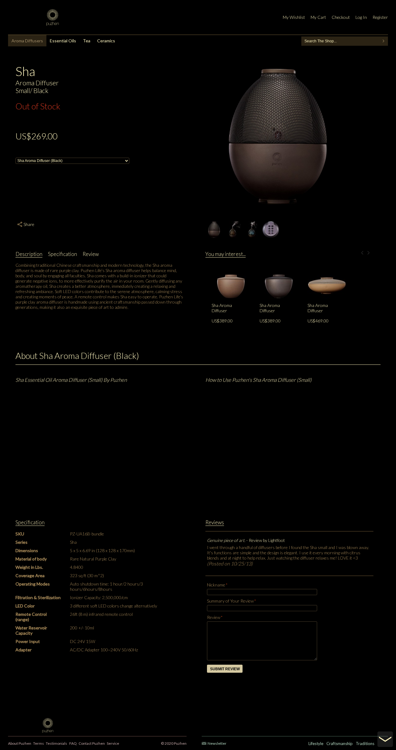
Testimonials (56, 743)
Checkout (341, 17)
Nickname (216, 584)
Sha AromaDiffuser (222, 308)
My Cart (318, 17)
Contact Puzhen (92, 743)
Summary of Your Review (230, 600)
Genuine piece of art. (226, 540)
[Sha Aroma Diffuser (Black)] (279, 266)
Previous (364, 253)
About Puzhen (19, 743)
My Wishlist (294, 17)
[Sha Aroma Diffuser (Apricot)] (327, 266)
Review (213, 617)
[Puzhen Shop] (52, 17)
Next (370, 253)
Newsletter (217, 743)
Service (113, 743)
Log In (361, 17)
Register (380, 17)
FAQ (73, 743)
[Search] (383, 41)
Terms (38, 743)
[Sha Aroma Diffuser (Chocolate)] (231, 266)
